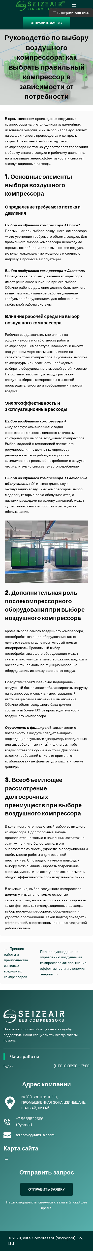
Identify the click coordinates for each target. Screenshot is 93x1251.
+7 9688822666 (29, 1119)
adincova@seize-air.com (35, 1135)
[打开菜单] (74, 5)
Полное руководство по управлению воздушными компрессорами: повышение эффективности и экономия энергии (63, 963)
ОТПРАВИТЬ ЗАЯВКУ (46, 23)
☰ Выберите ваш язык (71, 13)
